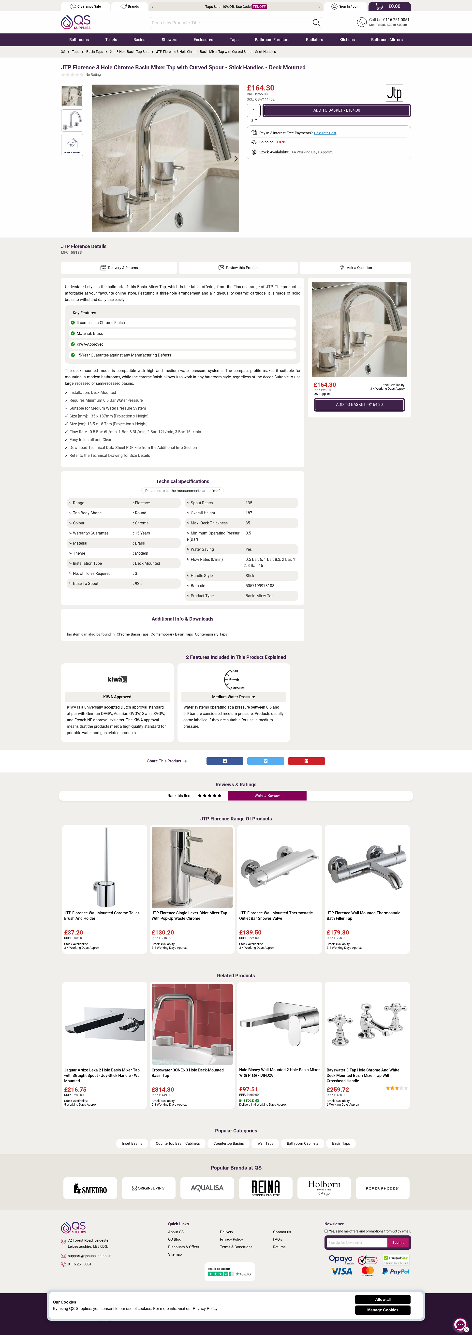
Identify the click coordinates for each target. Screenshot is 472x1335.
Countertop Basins (228, 1143)
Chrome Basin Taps (133, 634)
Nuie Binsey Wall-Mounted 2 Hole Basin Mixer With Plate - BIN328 (279, 1073)
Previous (152, 6)
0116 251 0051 (79, 1264)
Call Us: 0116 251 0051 (389, 19)
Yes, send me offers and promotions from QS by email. (370, 1231)
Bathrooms (79, 39)
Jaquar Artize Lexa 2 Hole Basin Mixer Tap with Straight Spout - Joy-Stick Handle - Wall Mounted (103, 1075)
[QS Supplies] (75, 21)
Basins (139, 39)
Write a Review (267, 795)
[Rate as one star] (199, 796)
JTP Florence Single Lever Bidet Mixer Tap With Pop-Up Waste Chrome (189, 916)
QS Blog (174, 1239)
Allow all (383, 1299)
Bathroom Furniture (272, 39)
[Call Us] (362, 22)
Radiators (314, 39)
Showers (169, 39)
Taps (234, 39)
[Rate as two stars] (202, 796)
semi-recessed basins (114, 383)
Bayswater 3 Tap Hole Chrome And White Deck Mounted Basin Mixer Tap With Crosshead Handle (363, 1075)
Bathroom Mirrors (387, 39)
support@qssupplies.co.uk (90, 1256)
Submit (398, 1243)
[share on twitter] (265, 761)
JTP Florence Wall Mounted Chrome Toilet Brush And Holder (101, 916)
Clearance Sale (89, 6)
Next (319, 6)
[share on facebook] (224, 761)
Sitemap (175, 1254)
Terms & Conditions (236, 1247)
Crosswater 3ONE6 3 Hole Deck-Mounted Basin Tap (188, 1073)
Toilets (111, 39)
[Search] (316, 22)
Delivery (226, 1232)
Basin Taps (341, 1143)
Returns (279, 1247)
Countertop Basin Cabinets (178, 1143)
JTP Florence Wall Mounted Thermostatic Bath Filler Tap (363, 916)
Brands (133, 6)
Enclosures (203, 39)
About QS (176, 1232)
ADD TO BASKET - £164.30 (336, 110)
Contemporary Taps (211, 634)
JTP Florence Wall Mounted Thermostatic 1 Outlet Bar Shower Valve (277, 916)
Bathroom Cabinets (303, 1143)
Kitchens (347, 39)
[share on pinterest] (306, 761)
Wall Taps (265, 1143)
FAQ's (277, 1239)
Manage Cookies (382, 1310)
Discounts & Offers (183, 1247)
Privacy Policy (231, 1239)
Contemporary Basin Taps (172, 634)
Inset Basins (132, 1143)
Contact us (282, 1232)
